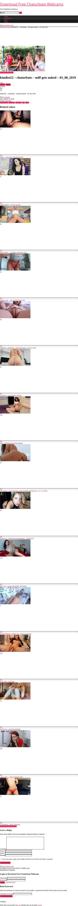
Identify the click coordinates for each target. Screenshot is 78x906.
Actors (6, 22)
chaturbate (11, 102)
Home (6, 16)
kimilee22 (8, 101)
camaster (7, 97)
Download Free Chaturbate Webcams (31, 4)
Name (2, 851)
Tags (5, 20)
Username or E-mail (6, 894)
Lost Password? (10, 882)
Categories (7, 18)
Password (3, 880)
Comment (3, 849)
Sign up (17, 905)
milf (23, 102)
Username (3, 878)
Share (8, 84)
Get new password (6, 896)
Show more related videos (8, 826)
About (2, 84)
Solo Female (8, 27)
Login (2, 882)
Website (2, 855)
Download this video (6, 72)
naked (27, 102)
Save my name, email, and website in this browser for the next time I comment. (27, 859)
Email (2, 853)
